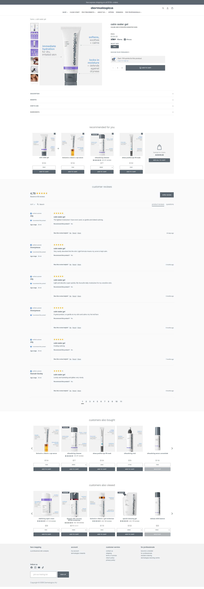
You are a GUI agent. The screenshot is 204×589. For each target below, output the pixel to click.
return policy (110, 558)
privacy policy (110, 560)
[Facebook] (31, 567)
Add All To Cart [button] (159, 160)
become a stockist (147, 551)
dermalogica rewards (78, 553)
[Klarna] (120, 39)
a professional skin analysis (39, 551)
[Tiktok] (43, 567)
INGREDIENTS (34, 112)
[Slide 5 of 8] (34, 61)
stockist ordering (146, 555)
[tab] (158, 204)
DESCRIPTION (34, 93)
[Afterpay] (128, 39)
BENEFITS (33, 100)
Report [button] (74, 233)
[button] (82, 402)
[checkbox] (55, 134)
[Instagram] (35, 567)
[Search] (163, 8)
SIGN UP (63, 574)
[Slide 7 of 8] (34, 78)
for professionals (146, 553)
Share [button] (79, 233)
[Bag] (172, 8)
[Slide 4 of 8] (34, 52)
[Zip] (113, 39)
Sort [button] (31, 204)
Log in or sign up (123, 61)
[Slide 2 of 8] (34, 35)
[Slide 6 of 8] (34, 69)
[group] (41, 193)
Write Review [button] (166, 195)
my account (75, 551)
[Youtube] (39, 567)
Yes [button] (70, 233)
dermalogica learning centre (150, 558)
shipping (109, 553)
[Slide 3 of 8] (34, 44)
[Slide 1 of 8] (34, 27)
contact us (109, 551)
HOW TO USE (34, 106)
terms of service (111, 555)
